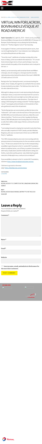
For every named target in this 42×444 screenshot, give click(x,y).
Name (3, 239)
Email (3, 248)
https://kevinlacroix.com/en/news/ (16, 168)
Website (4, 257)
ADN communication (22, 17)
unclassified (35, 17)
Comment (5, 215)
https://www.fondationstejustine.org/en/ (20, 162)
